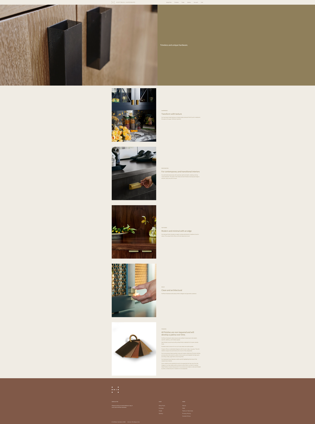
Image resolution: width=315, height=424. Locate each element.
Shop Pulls (162, 405)
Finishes (161, 408)
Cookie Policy (186, 416)
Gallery (161, 413)
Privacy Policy (186, 413)
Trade (160, 410)
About (184, 405)
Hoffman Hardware (118, 422)
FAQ (183, 408)
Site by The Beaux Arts (134, 422)
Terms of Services (187, 410)
